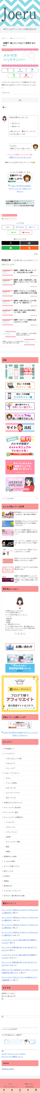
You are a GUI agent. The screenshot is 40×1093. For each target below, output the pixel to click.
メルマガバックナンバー (10, 215)
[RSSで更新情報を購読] (29, 248)
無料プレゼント (29, 1084)
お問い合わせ (30, 1087)
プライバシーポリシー (10, 1087)
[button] (36, 498)
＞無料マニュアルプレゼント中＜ (20, 157)
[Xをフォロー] (11, 243)
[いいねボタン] (3, 107)
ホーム (10, 1084)
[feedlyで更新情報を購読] (11, 248)
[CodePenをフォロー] (29, 243)
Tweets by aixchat (8, 1069)
